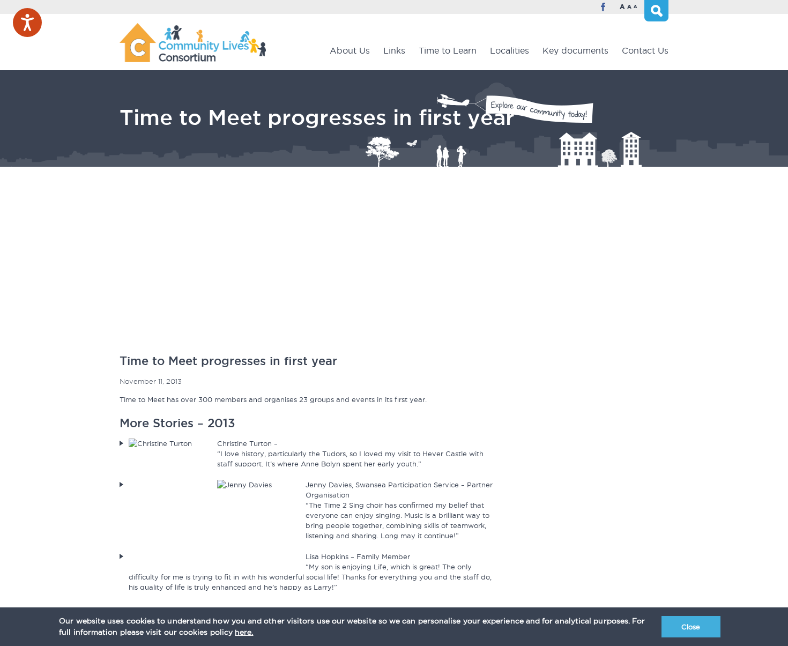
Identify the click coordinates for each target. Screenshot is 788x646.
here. (244, 632)
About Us (350, 50)
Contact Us (645, 50)
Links (394, 50)
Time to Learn (448, 50)
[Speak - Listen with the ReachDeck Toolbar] (27, 22)
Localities (509, 50)
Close (690, 626)
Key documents (575, 50)
